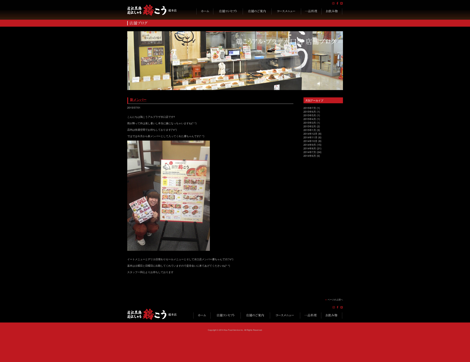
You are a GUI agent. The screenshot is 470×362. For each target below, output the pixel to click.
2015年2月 (309, 126)
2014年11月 (310, 137)
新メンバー (138, 99)
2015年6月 (309, 111)
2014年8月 (309, 148)
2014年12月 (310, 133)
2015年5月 (309, 115)
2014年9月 (309, 144)
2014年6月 (309, 155)
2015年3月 (309, 122)
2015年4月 (309, 119)
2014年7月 (309, 152)
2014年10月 (310, 141)
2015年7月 (309, 108)
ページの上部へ (335, 299)
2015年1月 (309, 130)
